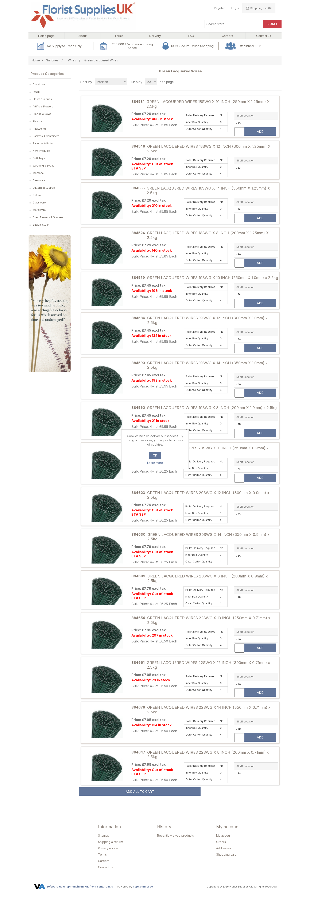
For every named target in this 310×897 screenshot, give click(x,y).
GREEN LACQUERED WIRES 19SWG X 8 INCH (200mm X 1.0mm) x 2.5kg (212, 407)
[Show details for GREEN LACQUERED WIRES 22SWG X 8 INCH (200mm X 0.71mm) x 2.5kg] (107, 766)
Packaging (39, 128)
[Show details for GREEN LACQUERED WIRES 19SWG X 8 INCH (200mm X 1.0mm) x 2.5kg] (107, 420)
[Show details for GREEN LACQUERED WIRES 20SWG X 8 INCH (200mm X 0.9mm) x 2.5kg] (107, 590)
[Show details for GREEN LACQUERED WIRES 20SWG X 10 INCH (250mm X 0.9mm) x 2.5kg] (107, 463)
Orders (221, 842)
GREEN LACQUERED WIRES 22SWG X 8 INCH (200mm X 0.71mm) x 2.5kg (208, 754)
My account (224, 835)
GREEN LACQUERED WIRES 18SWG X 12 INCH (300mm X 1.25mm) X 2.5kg (209, 148)
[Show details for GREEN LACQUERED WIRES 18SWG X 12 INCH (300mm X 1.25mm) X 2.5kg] (107, 160)
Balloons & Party (43, 143)
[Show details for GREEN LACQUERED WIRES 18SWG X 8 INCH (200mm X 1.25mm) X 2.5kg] (107, 248)
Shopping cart (226, 854)
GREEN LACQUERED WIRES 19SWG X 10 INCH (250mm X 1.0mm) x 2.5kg (212, 277)
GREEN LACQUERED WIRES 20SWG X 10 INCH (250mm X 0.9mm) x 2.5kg (207, 450)
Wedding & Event (43, 165)
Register (219, 8)
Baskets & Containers (46, 136)
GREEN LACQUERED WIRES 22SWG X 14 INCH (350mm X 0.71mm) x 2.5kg (208, 709)
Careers (103, 861)
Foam (36, 91)
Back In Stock (41, 224)
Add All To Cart (140, 792)
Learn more (155, 463)
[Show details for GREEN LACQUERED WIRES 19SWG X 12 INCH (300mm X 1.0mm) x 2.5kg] (107, 333)
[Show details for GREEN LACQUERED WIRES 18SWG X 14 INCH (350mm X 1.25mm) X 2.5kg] (107, 203)
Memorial (38, 173)
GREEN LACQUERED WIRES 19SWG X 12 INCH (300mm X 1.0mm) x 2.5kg (207, 320)
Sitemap (103, 835)
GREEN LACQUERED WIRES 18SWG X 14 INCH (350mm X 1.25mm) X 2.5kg (208, 190)
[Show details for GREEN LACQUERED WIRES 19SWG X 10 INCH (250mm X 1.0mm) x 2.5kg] (107, 291)
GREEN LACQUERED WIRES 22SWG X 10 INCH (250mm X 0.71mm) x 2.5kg (208, 620)
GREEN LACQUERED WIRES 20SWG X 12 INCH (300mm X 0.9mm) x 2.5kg (208, 495)
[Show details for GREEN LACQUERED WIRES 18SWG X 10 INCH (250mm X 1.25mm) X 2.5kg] (107, 117)
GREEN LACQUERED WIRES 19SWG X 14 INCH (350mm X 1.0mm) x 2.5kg (207, 365)
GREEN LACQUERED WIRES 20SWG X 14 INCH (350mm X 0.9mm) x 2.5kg (208, 536)
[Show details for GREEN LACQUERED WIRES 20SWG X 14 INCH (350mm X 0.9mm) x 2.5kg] (107, 548)
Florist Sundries (42, 99)
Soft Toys (39, 158)
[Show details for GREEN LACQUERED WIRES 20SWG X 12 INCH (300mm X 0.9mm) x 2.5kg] (107, 506)
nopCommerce (143, 886)
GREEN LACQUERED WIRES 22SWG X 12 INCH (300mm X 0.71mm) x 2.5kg (208, 664)
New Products (41, 150)
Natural (37, 195)
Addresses (223, 848)
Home (36, 60)
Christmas (39, 84)
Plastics (37, 121)
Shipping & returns (111, 842)
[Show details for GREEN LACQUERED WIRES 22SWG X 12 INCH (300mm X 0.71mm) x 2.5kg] (107, 678)
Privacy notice (108, 848)
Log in (235, 8)
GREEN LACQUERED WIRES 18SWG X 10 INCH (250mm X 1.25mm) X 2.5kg (208, 103)
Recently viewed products (175, 835)
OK (155, 455)
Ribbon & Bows (42, 113)
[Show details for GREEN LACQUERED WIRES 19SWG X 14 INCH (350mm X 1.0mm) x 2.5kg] (107, 378)
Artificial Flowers (43, 106)
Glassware (39, 202)
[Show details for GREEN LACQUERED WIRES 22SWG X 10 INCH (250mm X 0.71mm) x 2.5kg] (107, 633)
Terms (102, 854)
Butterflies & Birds (44, 187)
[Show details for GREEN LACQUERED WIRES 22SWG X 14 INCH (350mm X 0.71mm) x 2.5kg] (107, 723)
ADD (260, 132)
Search (272, 24)
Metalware (39, 209)
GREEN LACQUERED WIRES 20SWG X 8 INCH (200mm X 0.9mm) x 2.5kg (207, 578)
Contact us (105, 867)
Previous (25, 304)
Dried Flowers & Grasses (48, 217)
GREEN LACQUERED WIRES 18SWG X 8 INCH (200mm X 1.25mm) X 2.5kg (208, 235)
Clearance (39, 180)
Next (74, 304)
